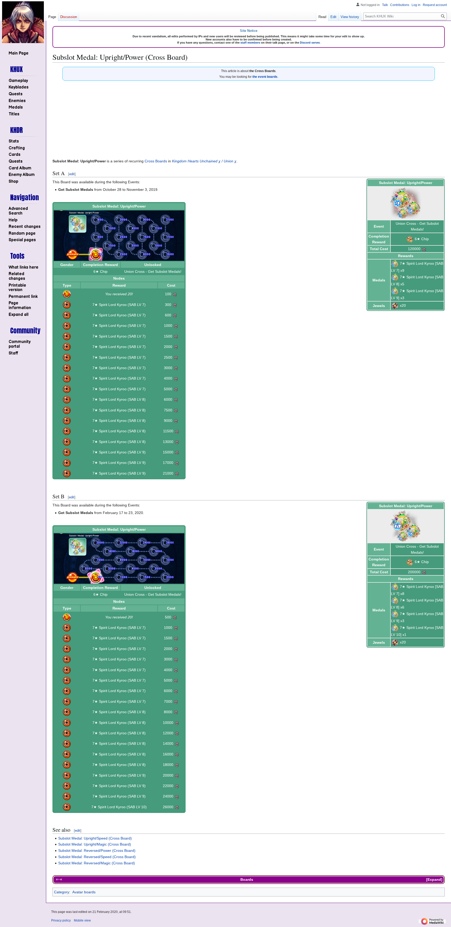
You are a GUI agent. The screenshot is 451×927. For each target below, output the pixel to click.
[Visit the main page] (23, 22)
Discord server (309, 42)
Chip (425, 239)
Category (61, 892)
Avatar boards (84, 892)
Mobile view (82, 920)
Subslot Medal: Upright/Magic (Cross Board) (94, 844)
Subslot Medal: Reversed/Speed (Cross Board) (97, 857)
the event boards (264, 76)
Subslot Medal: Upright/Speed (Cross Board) (95, 838)
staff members (250, 42)
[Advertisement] (248, 119)
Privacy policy (61, 920)
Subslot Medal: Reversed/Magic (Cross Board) (96, 863)
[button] (18, 314)
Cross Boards (156, 161)
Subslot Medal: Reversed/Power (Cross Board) (96, 850)
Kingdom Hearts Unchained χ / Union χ (204, 161)
